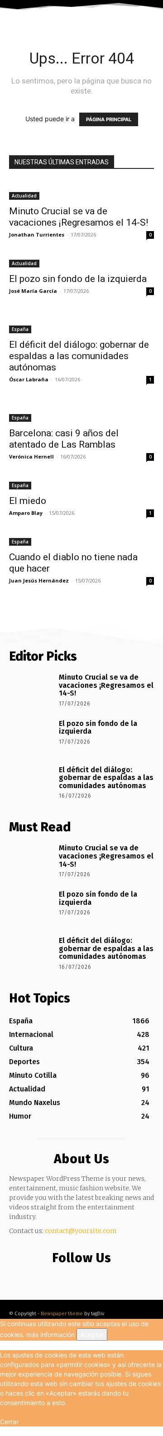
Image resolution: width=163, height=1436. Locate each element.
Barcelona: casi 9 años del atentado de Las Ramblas (64, 439)
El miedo (27, 500)
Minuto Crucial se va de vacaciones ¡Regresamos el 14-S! (78, 217)
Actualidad (24, 195)
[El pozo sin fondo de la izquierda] (81, 262)
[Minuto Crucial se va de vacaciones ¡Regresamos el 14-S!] (81, 190)
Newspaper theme (62, 1314)
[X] (97, 1276)
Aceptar (92, 1334)
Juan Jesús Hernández (39, 580)
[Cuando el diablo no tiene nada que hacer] (81, 541)
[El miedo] (81, 484)
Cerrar (9, 1422)
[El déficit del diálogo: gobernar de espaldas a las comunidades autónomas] (81, 323)
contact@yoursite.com (81, 1231)
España (20, 329)
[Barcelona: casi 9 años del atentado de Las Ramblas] (81, 412)
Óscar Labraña (28, 379)
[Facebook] (61, 1276)
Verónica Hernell (31, 456)
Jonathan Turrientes (36, 234)
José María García (33, 290)
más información (50, 1334)
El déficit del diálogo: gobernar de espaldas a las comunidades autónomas (79, 356)
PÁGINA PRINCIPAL (108, 119)
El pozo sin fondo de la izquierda (78, 278)
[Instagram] (79, 1276)
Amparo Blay (26, 512)
